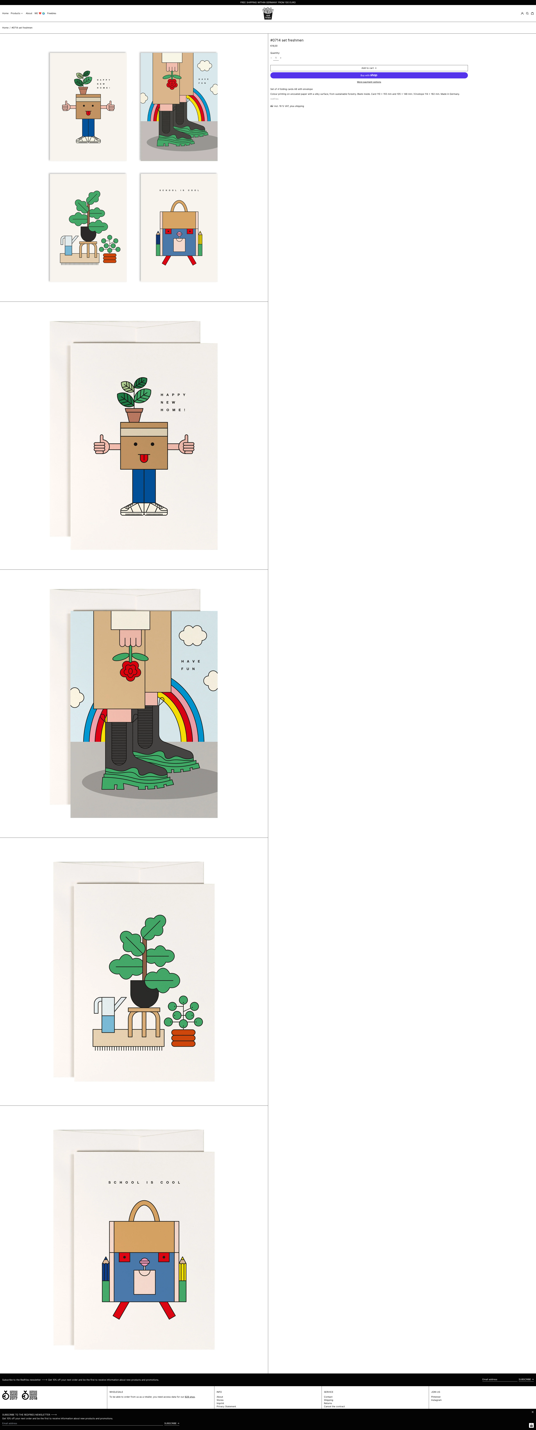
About (220, 1396)
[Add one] (281, 58)
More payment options (369, 82)
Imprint (220, 1403)
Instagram (436, 1400)
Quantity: (275, 52)
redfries (274, 98)
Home (5, 27)
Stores (220, 1400)
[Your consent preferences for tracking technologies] (531, 1425)
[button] (532, 13)
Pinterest (436, 1397)
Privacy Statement (226, 1406)
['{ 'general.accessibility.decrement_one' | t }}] (271, 58)
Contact (328, 1396)
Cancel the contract (334, 1406)
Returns (328, 1403)
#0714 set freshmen (22, 27)
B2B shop (190, 1396)
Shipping (328, 1400)
